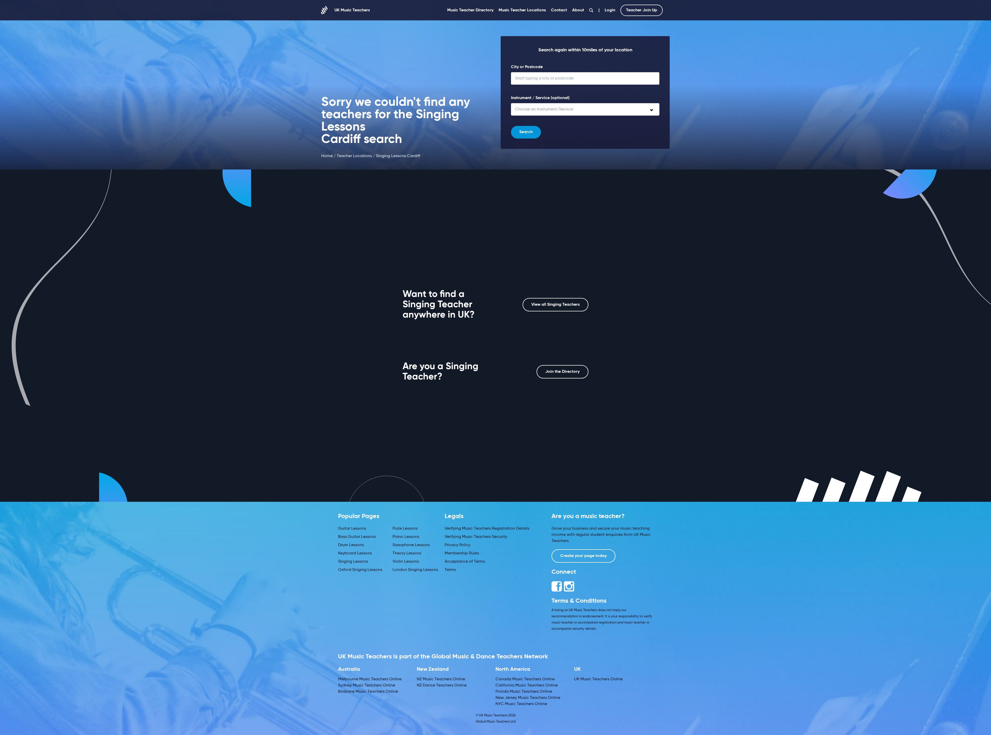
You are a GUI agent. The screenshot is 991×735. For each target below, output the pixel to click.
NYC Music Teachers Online (521, 704)
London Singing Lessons (415, 570)
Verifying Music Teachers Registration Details (487, 529)
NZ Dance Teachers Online (442, 685)
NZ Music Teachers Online (441, 679)
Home (327, 156)
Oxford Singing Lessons (360, 570)
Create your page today (583, 556)
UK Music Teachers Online (598, 679)
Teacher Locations (354, 156)
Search (526, 132)
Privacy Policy (457, 545)
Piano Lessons (406, 537)
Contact (559, 10)
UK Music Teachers (352, 10)
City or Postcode (527, 67)
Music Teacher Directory (470, 10)
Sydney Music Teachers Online (366, 685)
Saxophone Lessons (411, 545)
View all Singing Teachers (555, 305)
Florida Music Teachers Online (524, 692)
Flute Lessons (405, 529)
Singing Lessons (353, 562)
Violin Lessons (406, 562)
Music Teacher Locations (522, 10)
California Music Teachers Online (527, 685)
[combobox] (585, 109)
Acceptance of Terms (465, 562)
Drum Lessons (351, 545)
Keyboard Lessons (355, 553)
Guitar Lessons (352, 529)
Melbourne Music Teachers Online (370, 679)
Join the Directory (562, 372)
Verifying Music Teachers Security (476, 537)
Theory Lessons (407, 553)
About (578, 10)
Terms (450, 570)
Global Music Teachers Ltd (496, 721)
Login (610, 10)
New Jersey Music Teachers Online (528, 698)
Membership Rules (462, 553)
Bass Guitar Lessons (357, 537)
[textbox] (585, 109)
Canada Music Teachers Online (525, 679)
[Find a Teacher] (591, 10)
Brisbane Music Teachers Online (368, 692)
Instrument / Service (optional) (540, 98)
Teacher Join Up (641, 10)
